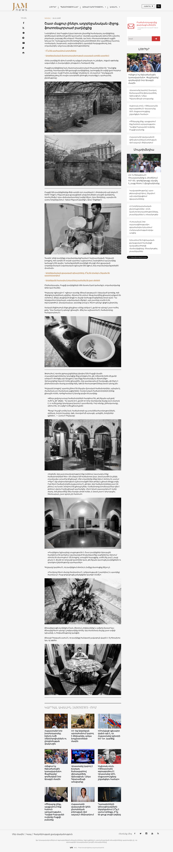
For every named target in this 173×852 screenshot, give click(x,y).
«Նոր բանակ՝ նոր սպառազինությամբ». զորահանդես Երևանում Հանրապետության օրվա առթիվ (141, 227)
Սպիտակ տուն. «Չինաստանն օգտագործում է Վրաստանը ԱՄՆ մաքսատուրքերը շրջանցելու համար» (108, 772)
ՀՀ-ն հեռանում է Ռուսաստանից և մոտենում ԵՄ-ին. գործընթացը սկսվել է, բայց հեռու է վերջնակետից (143, 179)
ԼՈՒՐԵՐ (52, 7)
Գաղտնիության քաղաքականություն (53, 834)
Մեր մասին (18, 834)
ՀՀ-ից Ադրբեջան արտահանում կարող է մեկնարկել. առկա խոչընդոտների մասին (82, 735)
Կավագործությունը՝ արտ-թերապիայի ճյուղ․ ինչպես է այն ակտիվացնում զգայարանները (142, 194)
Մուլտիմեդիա (144, 149)
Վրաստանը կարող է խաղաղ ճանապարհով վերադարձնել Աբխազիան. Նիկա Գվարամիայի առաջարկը (82, 774)
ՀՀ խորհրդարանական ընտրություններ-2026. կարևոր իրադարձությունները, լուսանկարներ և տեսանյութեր (143, 210)
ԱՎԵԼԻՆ (113, 7)
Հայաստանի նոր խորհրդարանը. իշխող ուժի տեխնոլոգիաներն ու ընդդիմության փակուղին (56, 737)
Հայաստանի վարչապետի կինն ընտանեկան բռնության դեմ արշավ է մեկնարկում (82, 809)
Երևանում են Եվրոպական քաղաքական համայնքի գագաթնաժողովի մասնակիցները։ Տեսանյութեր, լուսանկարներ (143, 245)
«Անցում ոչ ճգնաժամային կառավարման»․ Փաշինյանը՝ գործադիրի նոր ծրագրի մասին (53, 772)
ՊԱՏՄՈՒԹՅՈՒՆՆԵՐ (69, 7)
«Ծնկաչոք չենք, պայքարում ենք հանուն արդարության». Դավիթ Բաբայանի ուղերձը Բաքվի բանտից (54, 812)
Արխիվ (48, 18)
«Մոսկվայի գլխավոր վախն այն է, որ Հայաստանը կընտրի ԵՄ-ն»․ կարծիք (109, 734)
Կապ (28, 834)
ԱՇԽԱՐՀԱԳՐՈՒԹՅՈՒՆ (93, 7)
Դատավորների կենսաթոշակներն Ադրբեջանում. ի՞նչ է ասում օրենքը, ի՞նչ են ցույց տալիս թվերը (109, 809)
